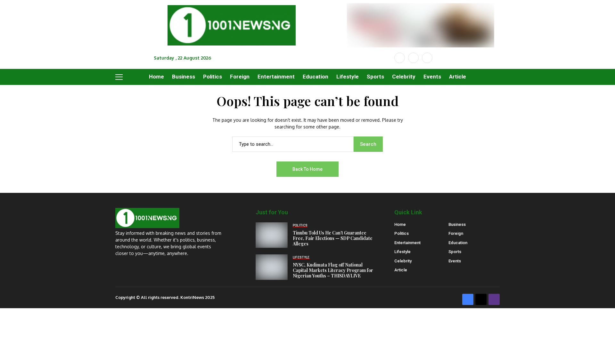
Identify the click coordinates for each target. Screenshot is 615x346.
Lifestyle (402, 251)
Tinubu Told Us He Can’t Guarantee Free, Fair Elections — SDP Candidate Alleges (333, 238)
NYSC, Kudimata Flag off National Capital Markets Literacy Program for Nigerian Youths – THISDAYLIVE (333, 270)
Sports (454, 251)
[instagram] (427, 58)
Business (457, 224)
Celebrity (403, 261)
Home (400, 224)
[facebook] (399, 58)
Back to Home (307, 169)
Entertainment (407, 242)
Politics (401, 233)
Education (457, 242)
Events (454, 261)
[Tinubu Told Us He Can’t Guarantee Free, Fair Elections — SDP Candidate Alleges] (272, 235)
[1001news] (232, 25)
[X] (413, 58)
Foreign (455, 233)
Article (400, 270)
